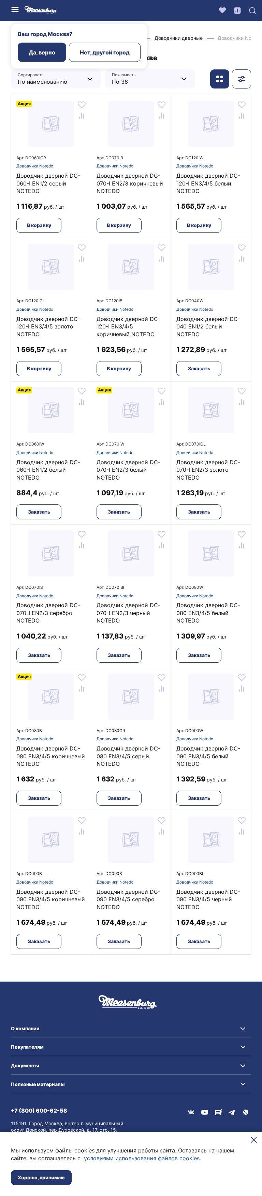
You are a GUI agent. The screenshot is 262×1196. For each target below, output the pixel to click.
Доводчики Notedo (34, 165)
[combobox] (51, 78)
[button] (131, 1028)
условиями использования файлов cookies (142, 1158)
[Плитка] (219, 78)
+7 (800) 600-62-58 (39, 1110)
